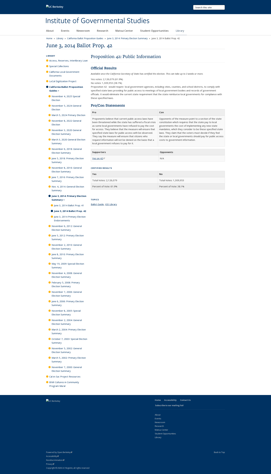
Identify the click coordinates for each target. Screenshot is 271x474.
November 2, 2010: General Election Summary (67, 246)
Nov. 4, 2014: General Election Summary (68, 188)
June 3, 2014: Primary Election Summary (127, 38)
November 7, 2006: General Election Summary (67, 293)
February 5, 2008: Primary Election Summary (66, 284)
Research (103, 30)
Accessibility (170, 400)
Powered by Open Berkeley (59, 452)
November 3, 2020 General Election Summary (66, 132)
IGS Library (111, 204)
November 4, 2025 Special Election (66, 98)
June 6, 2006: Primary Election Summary (68, 303)
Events (65, 30)
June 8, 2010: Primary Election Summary (68, 256)
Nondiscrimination (55, 460)
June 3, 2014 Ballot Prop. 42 (70, 211)
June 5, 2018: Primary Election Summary (68, 160)
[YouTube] (67, 406)
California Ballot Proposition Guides (85, 38)
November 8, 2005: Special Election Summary (66, 312)
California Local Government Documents (64, 73)
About (50, 30)
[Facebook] (49, 406)
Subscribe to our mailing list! (169, 405)
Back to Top (219, 452)
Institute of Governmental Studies (97, 21)
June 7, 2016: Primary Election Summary (68, 179)
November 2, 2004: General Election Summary (67, 322)
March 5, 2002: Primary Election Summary (69, 359)
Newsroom (83, 30)
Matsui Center (124, 30)
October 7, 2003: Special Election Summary (69, 340)
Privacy (50, 464)
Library (180, 30)
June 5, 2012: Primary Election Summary (68, 237)
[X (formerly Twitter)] (55, 406)
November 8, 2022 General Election (66, 122)
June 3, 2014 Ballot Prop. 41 (69, 205)
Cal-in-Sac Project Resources (64, 376)
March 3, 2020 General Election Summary (68, 141)
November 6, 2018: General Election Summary (67, 150)
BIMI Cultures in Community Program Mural (64, 384)
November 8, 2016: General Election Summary (67, 169)
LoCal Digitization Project (62, 81)
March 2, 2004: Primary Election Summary (69, 331)
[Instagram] (73, 406)
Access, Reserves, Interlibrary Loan (68, 60)
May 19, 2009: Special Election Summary (68, 265)
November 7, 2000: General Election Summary (67, 369)
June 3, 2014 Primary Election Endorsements (70, 218)
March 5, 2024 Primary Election (68, 115)
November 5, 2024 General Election (66, 107)
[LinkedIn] (61, 406)
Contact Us (185, 400)
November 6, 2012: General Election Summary (67, 227)
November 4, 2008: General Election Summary (67, 274)
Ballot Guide (97, 204)
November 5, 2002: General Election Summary (67, 350)
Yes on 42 (98, 158)
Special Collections (59, 66)
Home (49, 38)
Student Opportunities (154, 30)
